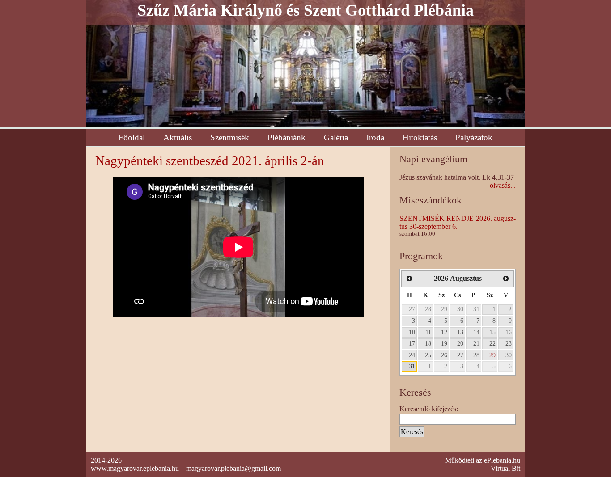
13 (460, 332)
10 (412, 332)
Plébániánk (286, 137)
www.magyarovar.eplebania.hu (135, 468)
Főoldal (132, 137)
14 (476, 332)
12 (444, 332)
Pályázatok (473, 137)
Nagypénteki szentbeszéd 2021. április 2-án (209, 160)
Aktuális (177, 137)
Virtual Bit (505, 468)
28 (428, 308)
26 (444, 355)
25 (428, 355)
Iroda (375, 137)
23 (508, 343)
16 (508, 332)
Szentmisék (229, 137)
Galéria (336, 137)
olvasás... (503, 185)
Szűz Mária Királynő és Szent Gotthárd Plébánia (305, 10)
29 (444, 308)
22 (492, 343)
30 (460, 308)
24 (412, 355)
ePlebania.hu (502, 460)
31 (476, 308)
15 (492, 332)
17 (412, 343)
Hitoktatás (420, 137)
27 (412, 308)
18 (428, 343)
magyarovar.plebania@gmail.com (233, 468)
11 (428, 332)
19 (444, 343)
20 (460, 343)
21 (476, 343)
